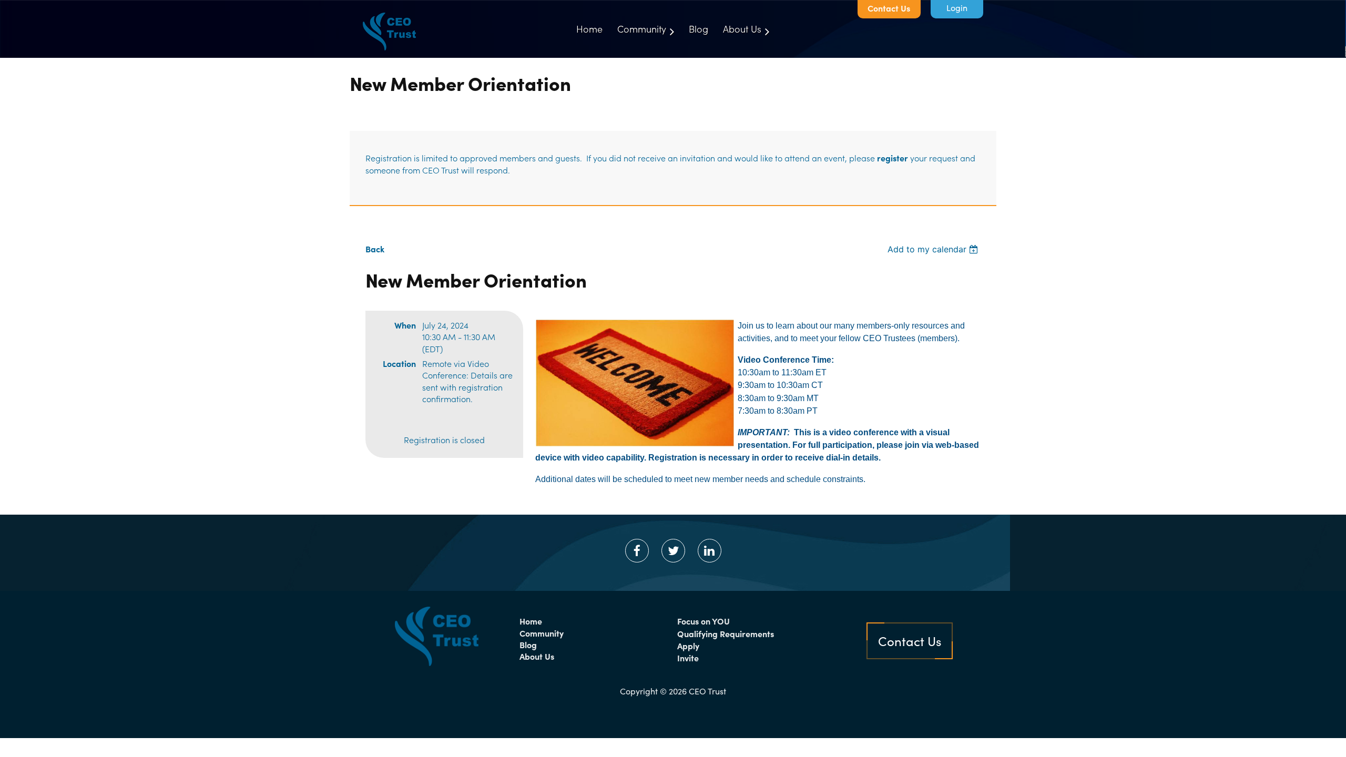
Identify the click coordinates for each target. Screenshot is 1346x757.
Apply (688, 645)
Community (541, 633)
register (892, 157)
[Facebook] (637, 550)
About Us (536, 656)
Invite (688, 657)
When (405, 325)
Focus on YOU (703, 621)
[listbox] (934, 249)
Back (374, 248)
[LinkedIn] (709, 550)
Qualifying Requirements (725, 633)
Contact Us (889, 8)
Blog (528, 644)
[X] (673, 550)
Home (530, 621)
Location (399, 363)
